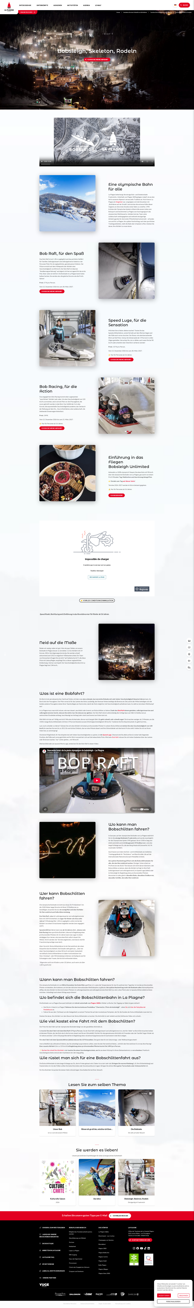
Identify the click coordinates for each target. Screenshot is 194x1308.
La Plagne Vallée (104, 1232)
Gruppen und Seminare (76, 1271)
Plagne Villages (103, 1269)
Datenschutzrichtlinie (87, 1303)
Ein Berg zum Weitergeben (53, 1227)
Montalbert (102, 1244)
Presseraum (73, 1263)
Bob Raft (115, 737)
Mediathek (72, 1246)
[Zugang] (189, 667)
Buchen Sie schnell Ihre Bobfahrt (53, 1050)
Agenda (86, 5)
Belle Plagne (102, 1265)
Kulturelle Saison (57, 1199)
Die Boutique (48, 1243)
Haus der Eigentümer (75, 1259)
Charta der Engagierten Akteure (79, 1267)
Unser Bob (57, 1129)
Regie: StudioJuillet (105, 1303)
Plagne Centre (103, 1257)
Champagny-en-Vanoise (106, 1240)
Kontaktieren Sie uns (141, 1240)
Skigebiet (119, 202)
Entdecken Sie (25, 5)
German (175, 5)
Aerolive (97, 1199)
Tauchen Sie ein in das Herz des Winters (161, 12)
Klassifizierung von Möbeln (77, 1238)
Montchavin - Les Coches (106, 1236)
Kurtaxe (71, 1242)
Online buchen (26, 12)
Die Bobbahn (136, 1129)
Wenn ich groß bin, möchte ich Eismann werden (97, 1129)
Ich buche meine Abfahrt (97, 59)
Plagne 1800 (102, 1248)
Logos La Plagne (74, 1250)
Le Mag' (98, 5)
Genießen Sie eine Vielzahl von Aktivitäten (135, 12)
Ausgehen (57, 5)
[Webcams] (189, 654)
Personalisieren (173, 1301)
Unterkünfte (42, 5)
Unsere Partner (49, 1278)
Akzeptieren (164, 1295)
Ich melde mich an (120, 1216)
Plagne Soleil (102, 1261)
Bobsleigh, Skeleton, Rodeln (183, 12)
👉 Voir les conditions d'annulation (97, 600)
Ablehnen (183, 1295)
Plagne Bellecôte (104, 1252)
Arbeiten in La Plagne (51, 1250)
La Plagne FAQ (48, 1257)
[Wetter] (189, 661)
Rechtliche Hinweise (69, 1303)
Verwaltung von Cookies (123, 1303)
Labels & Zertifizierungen (53, 1271)
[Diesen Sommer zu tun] (189, 640)
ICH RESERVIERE (117, 495)
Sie (126, 1007)
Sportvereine (48, 1264)
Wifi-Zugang (73, 1255)
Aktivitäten (72, 5)
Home (118, 12)
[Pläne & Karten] (189, 647)
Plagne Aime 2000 (104, 1273)
